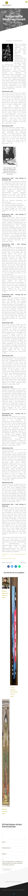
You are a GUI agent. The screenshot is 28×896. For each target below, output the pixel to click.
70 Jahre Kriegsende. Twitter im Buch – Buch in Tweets (14, 692)
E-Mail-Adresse (6, 848)
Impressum (19, 881)
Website (4, 853)
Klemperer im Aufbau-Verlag (9, 558)
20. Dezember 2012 (17, 40)
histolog (24, 562)
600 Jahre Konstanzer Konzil (5, 811)
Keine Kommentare (8, 562)
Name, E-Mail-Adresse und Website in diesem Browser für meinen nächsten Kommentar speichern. (12, 863)
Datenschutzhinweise (11, 881)
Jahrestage (8, 40)
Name (4, 842)
